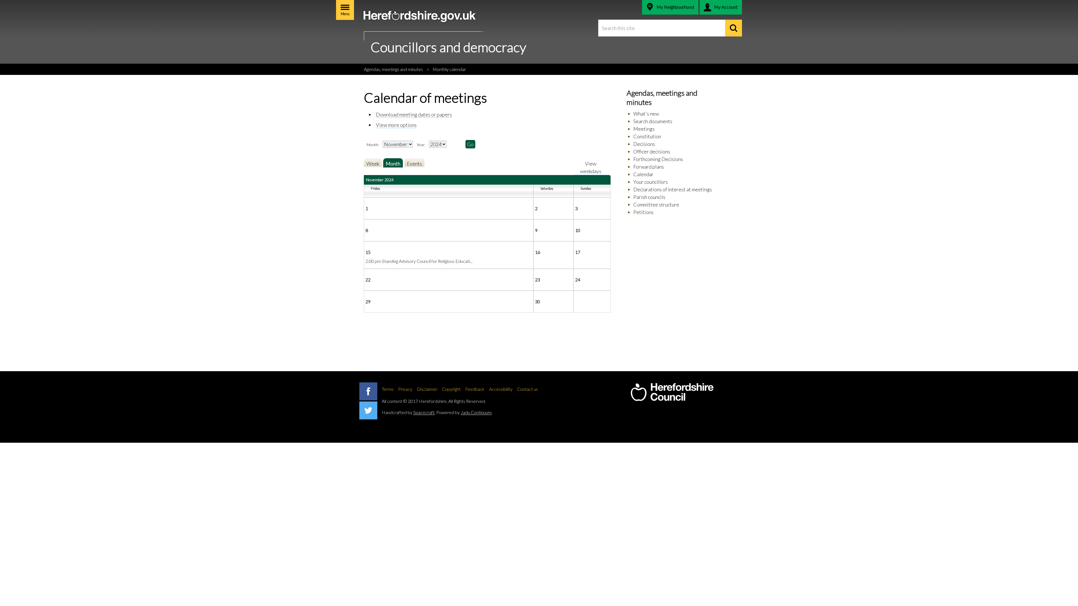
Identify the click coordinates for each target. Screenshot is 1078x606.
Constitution (647, 136)
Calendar (643, 174)
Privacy (405, 389)
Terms (388, 389)
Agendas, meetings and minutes (393, 69)
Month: (373, 144)
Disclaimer (427, 389)
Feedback (475, 389)
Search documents (652, 121)
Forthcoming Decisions (658, 159)
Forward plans (648, 167)
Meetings (644, 129)
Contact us (527, 389)
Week (372, 163)
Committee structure (656, 204)
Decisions (644, 144)
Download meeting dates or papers (414, 114)
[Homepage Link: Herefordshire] (672, 392)
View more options (396, 125)
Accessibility (501, 389)
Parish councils (649, 197)
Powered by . (464, 412)
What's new (646, 114)
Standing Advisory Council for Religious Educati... (427, 261)
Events (414, 163)
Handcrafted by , (408, 412)
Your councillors (650, 182)
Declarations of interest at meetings (672, 189)
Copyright (451, 389)
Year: (421, 144)
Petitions (643, 212)
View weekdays (590, 167)
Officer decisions (651, 151)
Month (393, 163)
